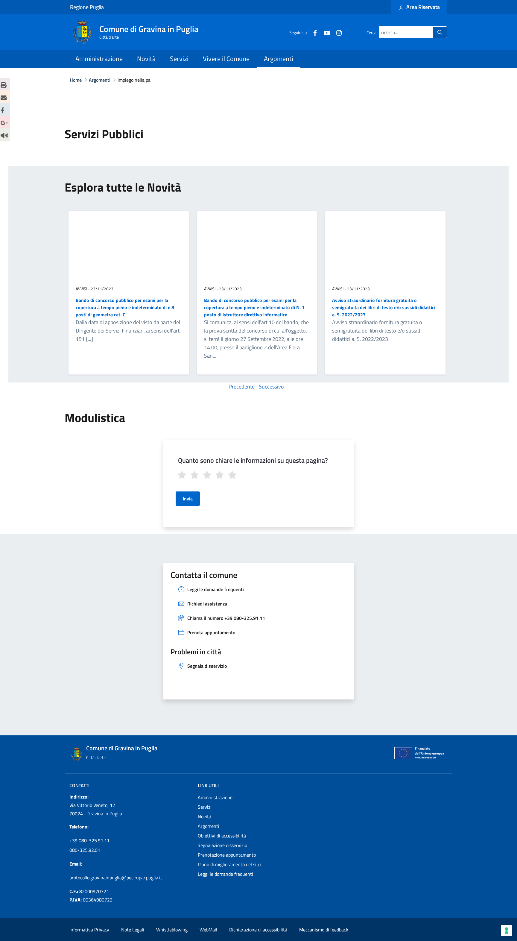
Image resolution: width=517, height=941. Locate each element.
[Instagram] (337, 32)
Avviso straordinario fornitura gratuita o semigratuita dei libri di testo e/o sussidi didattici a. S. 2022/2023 (383, 307)
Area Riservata (422, 7)
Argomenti (208, 826)
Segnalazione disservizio (222, 845)
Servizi (205, 807)
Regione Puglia (87, 7)
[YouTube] (325, 32)
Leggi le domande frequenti (225, 874)
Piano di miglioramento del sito (229, 864)
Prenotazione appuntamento (227, 854)
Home (76, 80)
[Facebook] (313, 32)
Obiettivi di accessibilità (222, 835)
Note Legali (132, 929)
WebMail (208, 929)
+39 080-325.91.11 (89, 840)
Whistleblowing (172, 929)
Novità (204, 816)
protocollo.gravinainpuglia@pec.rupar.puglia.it (115, 877)
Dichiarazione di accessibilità (258, 929)
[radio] (182, 475)
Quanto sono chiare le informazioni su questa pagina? (253, 460)
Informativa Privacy (89, 929)
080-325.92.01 (84, 850)
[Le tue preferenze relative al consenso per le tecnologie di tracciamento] (506, 930)
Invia (188, 498)
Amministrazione (215, 797)
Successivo (271, 387)
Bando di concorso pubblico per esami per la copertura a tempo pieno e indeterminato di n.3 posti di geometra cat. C (125, 307)
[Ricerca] (440, 32)
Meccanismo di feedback (323, 929)
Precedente (242, 387)
